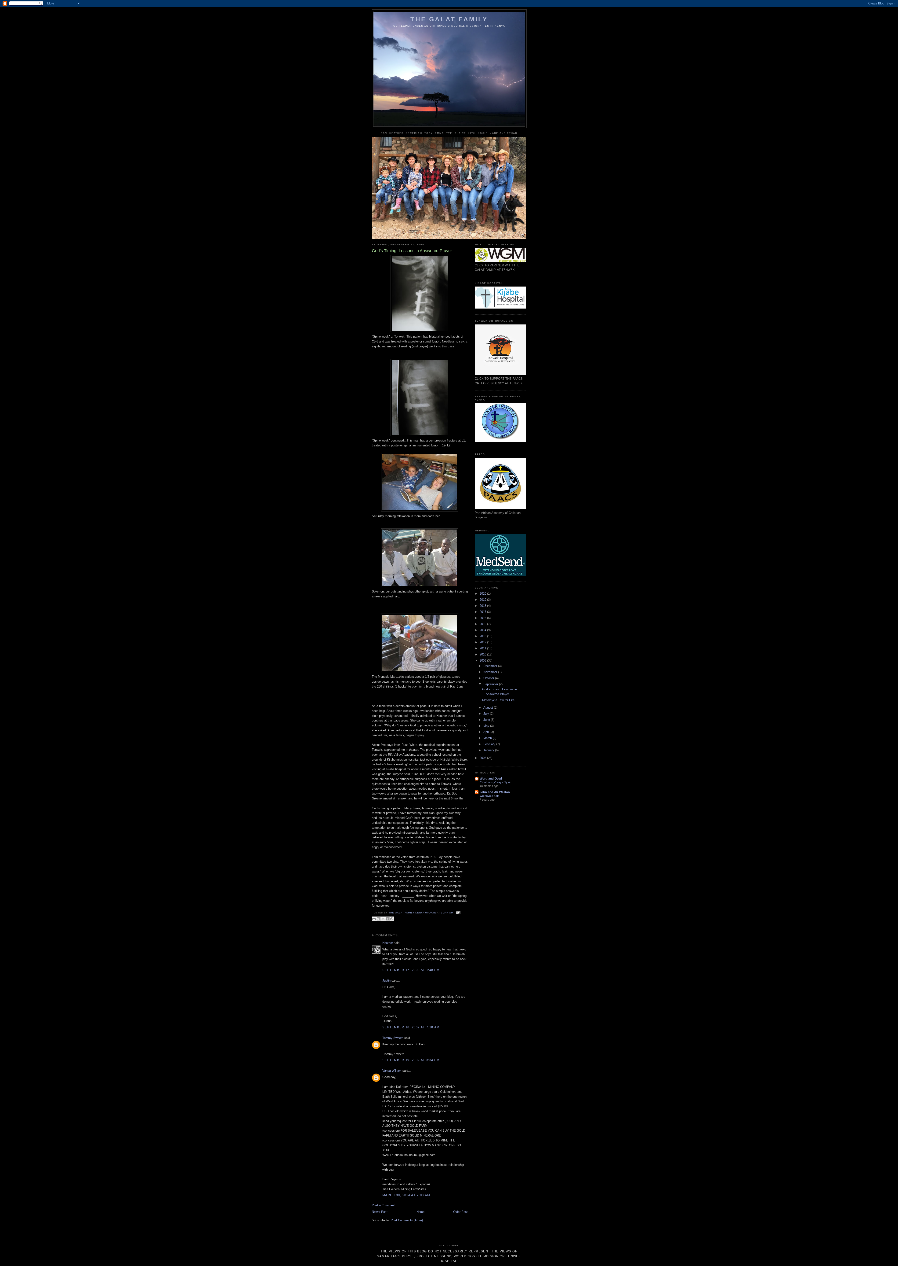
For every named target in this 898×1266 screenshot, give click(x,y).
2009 (483, 660)
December (490, 666)
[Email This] (374, 918)
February (489, 744)
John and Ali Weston (495, 792)
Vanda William (392, 1070)
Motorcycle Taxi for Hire (498, 700)
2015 (483, 624)
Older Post (460, 1212)
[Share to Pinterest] (391, 918)
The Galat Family (449, 19)
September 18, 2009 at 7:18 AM (411, 1027)
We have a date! (490, 796)
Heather (387, 943)
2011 (483, 648)
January (489, 750)
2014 (483, 630)
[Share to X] (382, 918)
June (487, 719)
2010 (483, 654)
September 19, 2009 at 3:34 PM (411, 1060)
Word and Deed (491, 778)
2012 (483, 642)
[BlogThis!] (378, 918)
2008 (483, 758)
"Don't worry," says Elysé (495, 782)
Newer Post (379, 1212)
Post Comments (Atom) (407, 1220)
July (486, 713)
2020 (483, 593)
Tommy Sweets (392, 1038)
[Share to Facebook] (387, 918)
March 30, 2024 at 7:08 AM (406, 1195)
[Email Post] (457, 912)
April (486, 732)
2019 (483, 599)
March (488, 738)
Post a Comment (383, 1205)
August (488, 707)
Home (420, 1212)
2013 (483, 636)
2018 (483, 605)
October (489, 678)
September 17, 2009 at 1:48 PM (411, 970)
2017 (483, 612)
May (486, 726)
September (491, 684)
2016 (483, 618)
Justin (386, 980)
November (490, 672)
